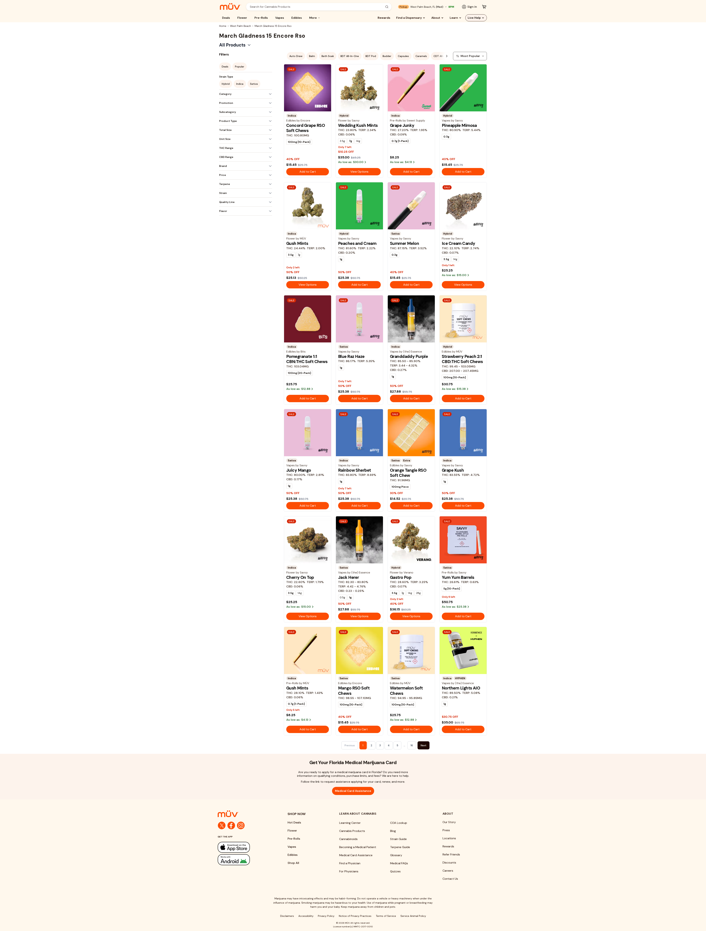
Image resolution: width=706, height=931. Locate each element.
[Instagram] (241, 825)
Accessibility (305, 916)
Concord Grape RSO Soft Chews (305, 128)
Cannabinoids (348, 839)
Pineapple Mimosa (459, 125)
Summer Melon (404, 243)
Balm (312, 56)
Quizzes (395, 871)
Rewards (384, 18)
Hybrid (226, 83)
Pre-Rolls (261, 18)
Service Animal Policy (413, 916)
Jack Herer (348, 577)
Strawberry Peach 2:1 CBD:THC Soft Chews (462, 359)
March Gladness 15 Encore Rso (273, 26)
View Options (359, 172)
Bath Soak (328, 56)
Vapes (279, 18)
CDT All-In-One (443, 56)
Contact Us (450, 879)
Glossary (396, 855)
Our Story (449, 822)
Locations (449, 838)
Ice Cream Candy (458, 243)
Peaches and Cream (357, 243)
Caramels (421, 56)
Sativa (254, 83)
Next (423, 745)
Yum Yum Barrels (458, 577)
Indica (239, 83)
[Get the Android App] (245, 859)
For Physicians (348, 871)
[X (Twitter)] (222, 825)
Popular (239, 66)
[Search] (386, 6)
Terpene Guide (400, 847)
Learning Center (350, 823)
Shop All (293, 863)
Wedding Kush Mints (358, 125)
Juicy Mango (298, 470)
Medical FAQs (399, 863)
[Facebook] (231, 825)
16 (412, 745)
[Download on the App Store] (245, 847)
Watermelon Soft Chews (406, 690)
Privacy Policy (326, 916)
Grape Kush (453, 470)
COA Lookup (398, 823)
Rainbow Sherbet (354, 470)
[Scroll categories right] (446, 56)
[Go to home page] (245, 813)
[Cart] (484, 7)
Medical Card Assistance (353, 791)
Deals (226, 18)
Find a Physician (349, 863)
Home (222, 26)
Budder (387, 56)
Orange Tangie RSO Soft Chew (408, 472)
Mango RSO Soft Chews (354, 690)
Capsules (403, 56)
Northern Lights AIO (461, 688)
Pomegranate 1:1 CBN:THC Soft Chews (307, 359)
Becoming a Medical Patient (357, 847)
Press (446, 830)
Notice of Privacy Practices (355, 916)
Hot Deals (294, 822)
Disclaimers (287, 916)
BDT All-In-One (349, 56)
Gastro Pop (400, 577)
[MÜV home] (230, 6)
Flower (242, 18)
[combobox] (317, 6)
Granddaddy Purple (409, 356)
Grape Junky (402, 125)
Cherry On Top (300, 577)
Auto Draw (295, 56)
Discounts (449, 862)
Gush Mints (297, 243)
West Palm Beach (240, 26)
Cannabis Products (352, 831)
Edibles (296, 18)
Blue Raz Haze (351, 356)
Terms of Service (386, 916)
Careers (448, 871)
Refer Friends (451, 854)
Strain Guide (398, 839)
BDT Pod (371, 56)
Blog (393, 831)
